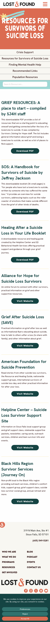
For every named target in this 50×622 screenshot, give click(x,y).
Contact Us (34, 567)
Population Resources (25, 77)
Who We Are (9, 552)
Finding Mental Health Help (25, 64)
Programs (8, 562)
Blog (30, 552)
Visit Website (25, 301)
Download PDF (25, 150)
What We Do (9, 557)
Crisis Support (25, 52)
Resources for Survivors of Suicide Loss (25, 58)
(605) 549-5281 (41, 540)
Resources (8, 567)
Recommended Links (25, 71)
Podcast (32, 557)
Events (31, 562)
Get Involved (9, 572)
